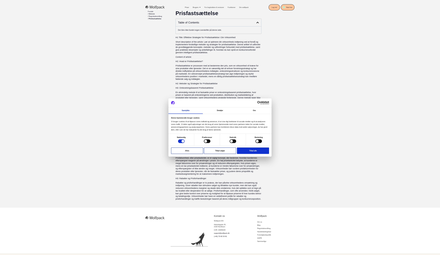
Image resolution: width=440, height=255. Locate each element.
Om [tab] (254, 110)
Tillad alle (253, 151)
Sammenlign (261, 241)
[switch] (207, 141)
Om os (259, 222)
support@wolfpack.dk (222, 233)
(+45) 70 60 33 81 (220, 236)
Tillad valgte (220, 151)
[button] (257, 22)
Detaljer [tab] (220, 110)
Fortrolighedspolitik (264, 235)
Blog (258, 225)
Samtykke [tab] (186, 110)
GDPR (259, 238)
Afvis (187, 151)
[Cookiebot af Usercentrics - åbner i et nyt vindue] (259, 102)
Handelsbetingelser (264, 232)
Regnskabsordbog (155, 16)
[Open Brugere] (200, 7)
